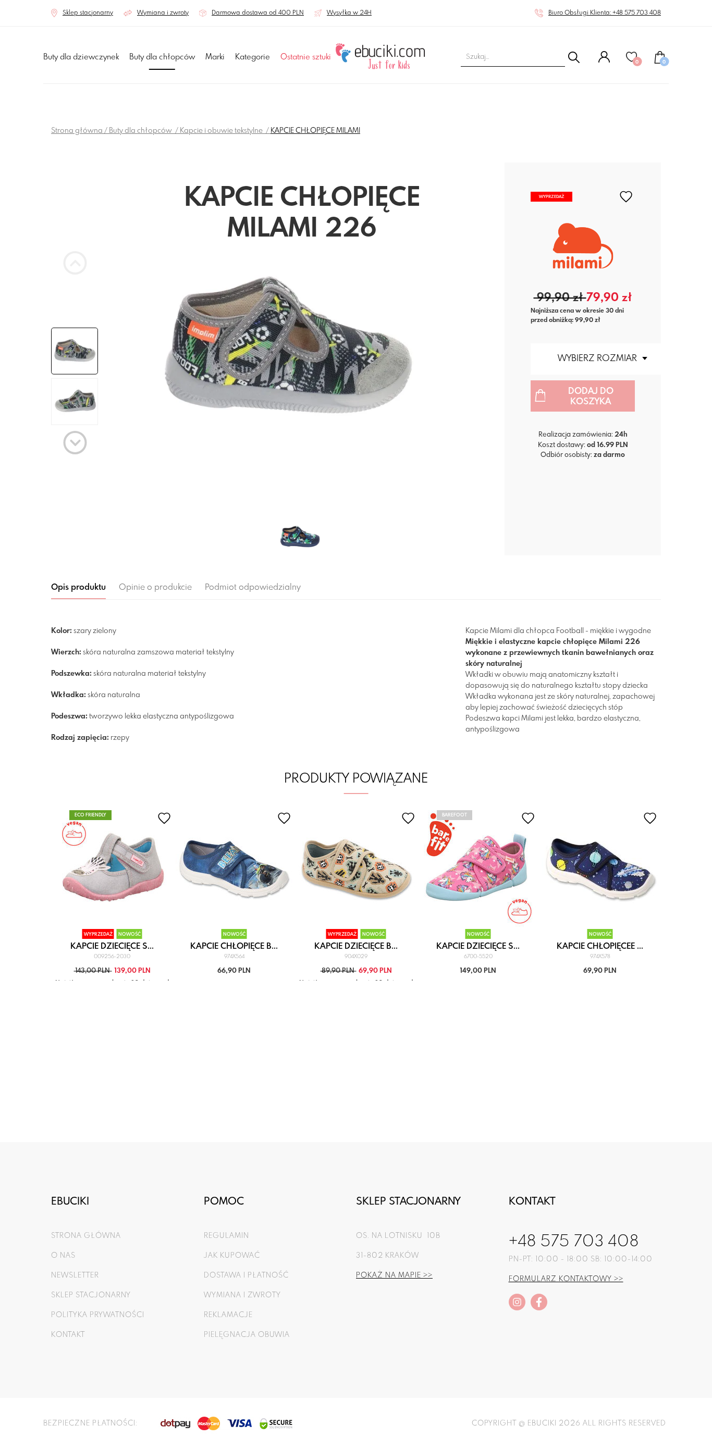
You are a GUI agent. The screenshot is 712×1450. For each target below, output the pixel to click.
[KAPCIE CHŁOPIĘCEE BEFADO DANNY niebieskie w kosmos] (600, 868)
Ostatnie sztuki (305, 57)
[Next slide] (75, 442)
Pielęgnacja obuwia (247, 1335)
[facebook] (539, 1302)
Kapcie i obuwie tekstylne (222, 130)
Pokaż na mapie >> (394, 1275)
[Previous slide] (75, 263)
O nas (63, 1255)
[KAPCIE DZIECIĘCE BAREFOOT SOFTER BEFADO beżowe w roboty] (356, 868)
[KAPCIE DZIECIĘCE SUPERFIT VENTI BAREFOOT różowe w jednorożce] (478, 868)
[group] (302, 349)
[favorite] (626, 197)
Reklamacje (228, 1315)
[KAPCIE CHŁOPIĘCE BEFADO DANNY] (234, 868)
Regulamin (226, 1236)
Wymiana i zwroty (242, 1295)
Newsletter (75, 1275)
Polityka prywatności (97, 1315)
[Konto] (604, 61)
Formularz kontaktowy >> (566, 1279)
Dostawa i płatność (246, 1275)
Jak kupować (232, 1255)
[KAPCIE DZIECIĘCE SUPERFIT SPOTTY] (112, 868)
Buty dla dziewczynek (81, 57)
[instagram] (517, 1302)
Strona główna (77, 130)
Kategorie (252, 57)
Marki (215, 57)
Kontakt (68, 1335)
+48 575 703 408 (574, 1242)
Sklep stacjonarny (91, 1295)
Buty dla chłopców (162, 57)
